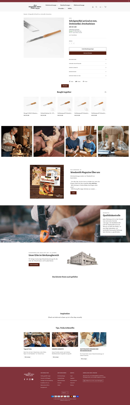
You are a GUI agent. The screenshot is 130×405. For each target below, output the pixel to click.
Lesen (73, 192)
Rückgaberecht (44, 387)
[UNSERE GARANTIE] (65, 339)
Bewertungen (72, 71)
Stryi (70, 18)
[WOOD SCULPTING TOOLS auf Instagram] (30, 379)
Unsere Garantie (73, 67)
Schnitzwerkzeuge (51, 5)
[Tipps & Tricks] (37, 339)
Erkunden (61, 8)
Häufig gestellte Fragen (45, 376)
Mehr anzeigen (27, 357)
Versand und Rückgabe (75, 63)
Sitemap (72, 385)
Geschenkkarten (73, 380)
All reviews (65, 85)
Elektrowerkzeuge (79, 5)
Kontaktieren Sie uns (75, 75)
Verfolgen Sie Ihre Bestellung (47, 380)
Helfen (70, 8)
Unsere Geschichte (34, 264)
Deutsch (64, 392)
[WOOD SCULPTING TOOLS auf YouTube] (32, 379)
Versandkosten (74, 35)
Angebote (72, 378)
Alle (105, 92)
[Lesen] (47, 182)
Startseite (25, 14)
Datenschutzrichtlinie (45, 385)
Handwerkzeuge (65, 5)
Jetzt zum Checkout (88, 53)
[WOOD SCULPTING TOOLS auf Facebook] (24, 379)
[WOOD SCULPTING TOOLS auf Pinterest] (27, 379)
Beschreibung (72, 59)
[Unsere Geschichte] (83, 259)
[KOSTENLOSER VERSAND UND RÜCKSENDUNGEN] (93, 339)
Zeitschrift (72, 382)
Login (71, 376)
